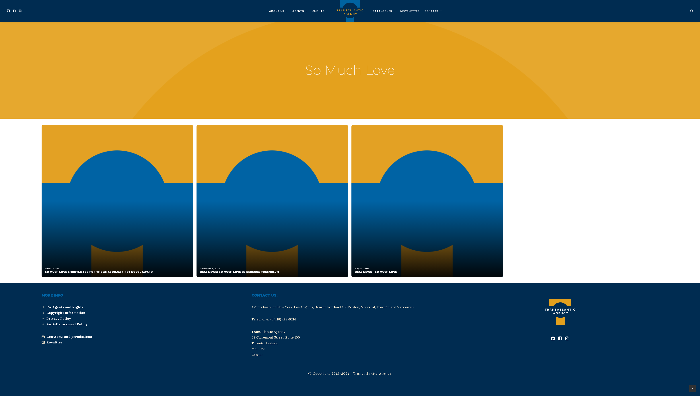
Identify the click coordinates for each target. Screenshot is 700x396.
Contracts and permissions (69, 337)
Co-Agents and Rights (64, 307)
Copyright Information (65, 313)
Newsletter (409, 10)
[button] (9, 11)
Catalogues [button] (382, 10)
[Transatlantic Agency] (350, 11)
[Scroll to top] (692, 388)
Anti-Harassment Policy (67, 324)
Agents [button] (298, 10)
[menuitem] (9, 11)
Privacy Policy (58, 318)
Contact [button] (432, 10)
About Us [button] (276, 10)
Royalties (54, 342)
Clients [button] (318, 10)
